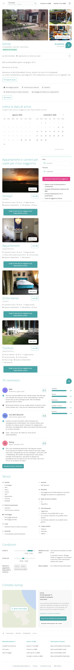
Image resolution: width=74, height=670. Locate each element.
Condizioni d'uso (45, 666)
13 (17, 131)
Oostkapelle (7, 47)
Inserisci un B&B (31, 649)
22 (25, 136)
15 (25, 131)
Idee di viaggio (7, 653)
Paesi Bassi (24, 47)
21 (21, 136)
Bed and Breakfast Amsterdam (60, 646)
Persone (45, 167)
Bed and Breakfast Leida (58, 649)
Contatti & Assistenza (9, 646)
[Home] (3, 633)
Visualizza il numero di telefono (50, 613)
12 (13, 131)
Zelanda (16, 47)
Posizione (55, 400)
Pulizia (54, 394)
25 (8, 140)
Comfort (54, 388)
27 (17, 140)
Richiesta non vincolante (10, 49)
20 (17, 136)
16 (30, 131)
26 (13, 140)
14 (21, 131)
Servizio (54, 411)
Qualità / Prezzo (57, 406)
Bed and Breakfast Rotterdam (60, 656)
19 (13, 136)
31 (4, 144)
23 (30, 136)
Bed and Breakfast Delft (58, 653)
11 (8, 131)
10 (4, 131)
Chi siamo (5, 649)
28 (21, 140)
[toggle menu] (69, 3)
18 (8, 136)
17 (4, 136)
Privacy (35, 666)
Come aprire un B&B (33, 653)
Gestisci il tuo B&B (32, 646)
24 (4, 140)
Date (43, 159)
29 (25, 140)
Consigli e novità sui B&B (34, 656)
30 (30, 140)
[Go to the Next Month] (63, 115)
